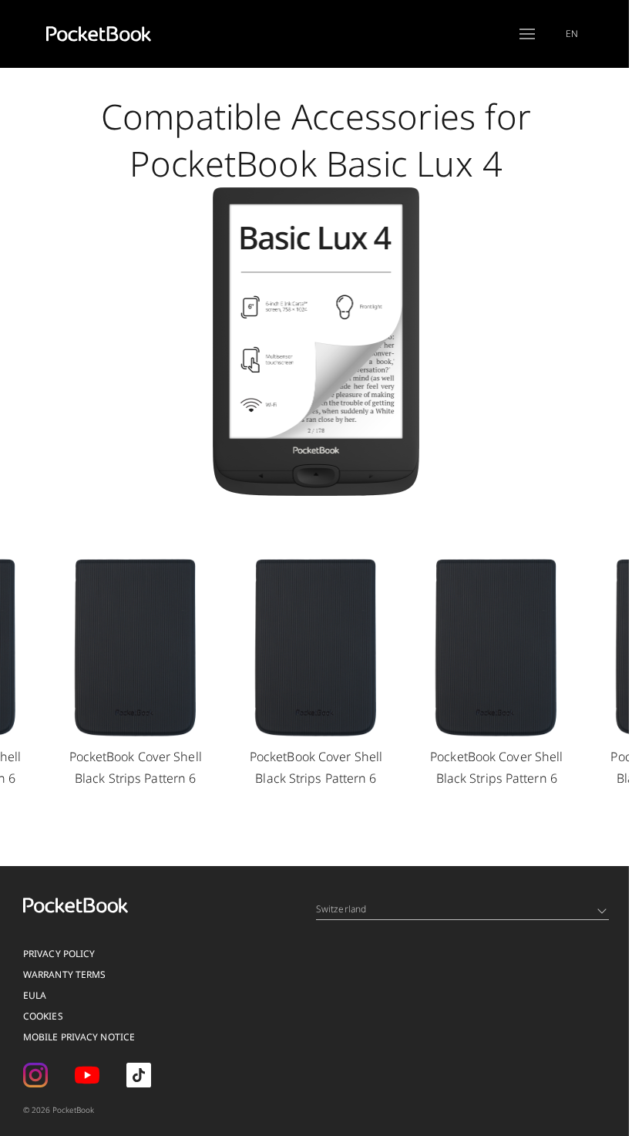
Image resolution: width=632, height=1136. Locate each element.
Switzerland (341, 908)
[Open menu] (527, 34)
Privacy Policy (59, 953)
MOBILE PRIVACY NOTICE (79, 1036)
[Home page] (99, 34)
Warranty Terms (64, 974)
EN (572, 33)
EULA (34, 995)
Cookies (43, 1016)
